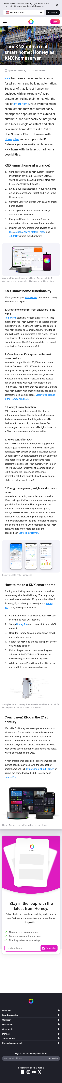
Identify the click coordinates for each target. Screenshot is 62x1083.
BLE (11, 232)
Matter (34, 232)
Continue (52, 12)
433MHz (13, 236)
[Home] (31, 21)
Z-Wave (26, 232)
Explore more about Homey (39, 769)
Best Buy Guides (10, 1015)
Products (6, 1010)
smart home (21, 104)
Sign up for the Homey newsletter (31, 1053)
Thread (42, 232)
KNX (7, 78)
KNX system (31, 297)
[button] (23, 12)
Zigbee (17, 232)
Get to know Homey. (28, 532)
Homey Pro (12, 139)
